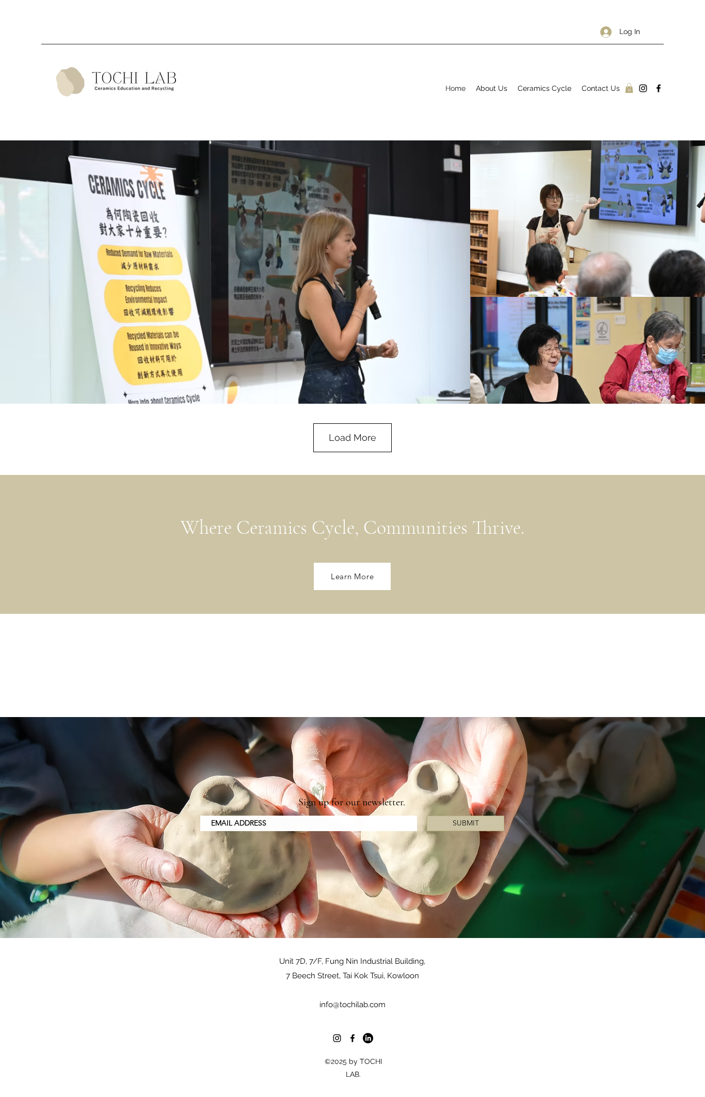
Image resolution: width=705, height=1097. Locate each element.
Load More (352, 437)
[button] (629, 88)
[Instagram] (643, 88)
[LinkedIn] (368, 1038)
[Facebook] (658, 88)
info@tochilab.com (352, 1004)
